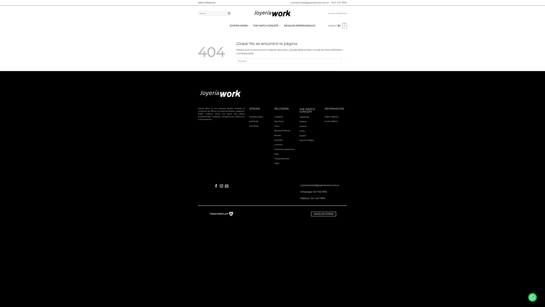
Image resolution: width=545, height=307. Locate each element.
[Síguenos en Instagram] (221, 186)
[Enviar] (229, 13)
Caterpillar (304, 117)
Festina (302, 122)
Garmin (303, 126)
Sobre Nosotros (206, 2)
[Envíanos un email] (226, 186)
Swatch (302, 136)
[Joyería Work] (272, 13)
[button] (337, 13)
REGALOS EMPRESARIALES (299, 25)
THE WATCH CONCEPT (265, 25)
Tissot (276, 163)
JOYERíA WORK (239, 25)
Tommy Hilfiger (306, 140)
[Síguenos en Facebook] (216, 186)
